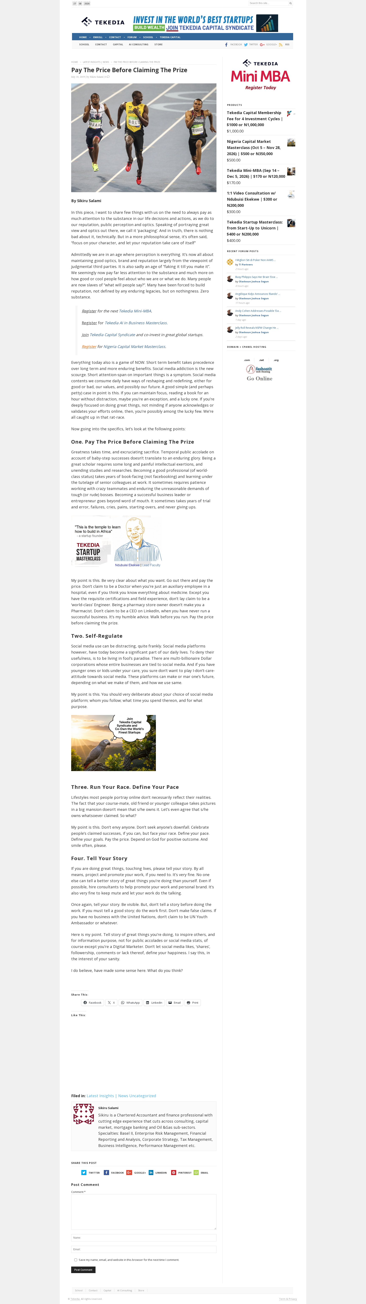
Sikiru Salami (96, 76)
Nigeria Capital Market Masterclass (134, 346)
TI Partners (246, 264)
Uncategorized (142, 1095)
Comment (78, 1192)
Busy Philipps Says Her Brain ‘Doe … (256, 277)
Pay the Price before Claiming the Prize (129, 69)
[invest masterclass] (118, 572)
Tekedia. (75, 1298)
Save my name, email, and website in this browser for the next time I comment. (129, 1260)
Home (74, 62)
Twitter (94, 1172)
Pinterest (185, 1172)
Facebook (117, 1172)
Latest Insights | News (96, 62)
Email (204, 1172)
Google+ (140, 1172)
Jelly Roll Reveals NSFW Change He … (257, 328)
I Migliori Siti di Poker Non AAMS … (255, 260)
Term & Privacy (288, 1298)
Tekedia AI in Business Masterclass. (136, 322)
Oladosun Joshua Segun (254, 281)
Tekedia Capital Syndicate (112, 334)
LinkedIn (161, 1172)
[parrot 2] (113, 774)
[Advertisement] (143, 1060)
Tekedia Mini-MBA (135, 310)
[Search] (290, 3)
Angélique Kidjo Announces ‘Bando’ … (257, 294)
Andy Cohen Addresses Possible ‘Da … (258, 311)
